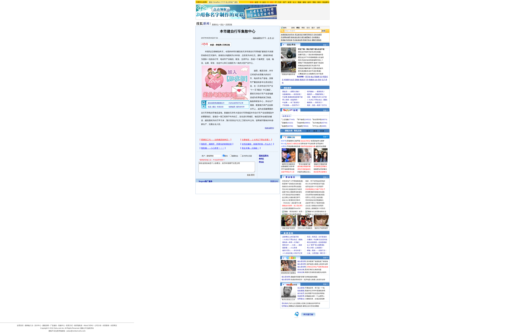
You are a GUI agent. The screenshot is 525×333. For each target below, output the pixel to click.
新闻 (293, 28)
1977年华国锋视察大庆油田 (314, 57)
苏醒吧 (284, 123)
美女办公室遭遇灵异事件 (291, 200)
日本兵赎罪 (317, 35)
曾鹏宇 (300, 55)
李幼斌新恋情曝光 (320, 166)
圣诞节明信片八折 (287, 172)
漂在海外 (285, 303)
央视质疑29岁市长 (287, 35)
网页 (298, 28)
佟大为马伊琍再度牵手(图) (315, 184)
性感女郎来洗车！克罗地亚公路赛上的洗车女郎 (308, 280)
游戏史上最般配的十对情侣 (315, 208)
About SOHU (88, 325)
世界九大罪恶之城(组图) (314, 197)
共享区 (283, 146)
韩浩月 (300, 60)
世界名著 (303, 144)
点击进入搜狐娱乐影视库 (314, 206)
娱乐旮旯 (301, 293)
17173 (223, 2)
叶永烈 (291, 80)
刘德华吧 (301, 123)
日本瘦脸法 (316, 37)
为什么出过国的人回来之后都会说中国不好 (304, 303)
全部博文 (113, 325)
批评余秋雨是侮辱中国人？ (313, 60)
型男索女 (301, 299)
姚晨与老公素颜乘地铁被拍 (292, 192)
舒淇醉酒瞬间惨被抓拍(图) (315, 192)
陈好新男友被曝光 (320, 172)
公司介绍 (98, 325)
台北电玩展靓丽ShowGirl (291, 208)
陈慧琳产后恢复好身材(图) (291, 184)
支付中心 (37, 325)
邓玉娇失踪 (299, 35)
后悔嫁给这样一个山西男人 (315, 296)
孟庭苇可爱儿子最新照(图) (315, 203)
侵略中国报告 (316, 40)
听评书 (283, 141)
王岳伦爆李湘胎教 (294, 214)
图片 (313, 28)
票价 (319, 80)
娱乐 (264, 2)
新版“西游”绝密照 (288, 228)
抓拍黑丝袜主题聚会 (288, 273)
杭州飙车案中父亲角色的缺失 (312, 68)
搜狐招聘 (45, 325)
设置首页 (20, 325)
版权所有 (90, 328)
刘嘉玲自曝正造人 (304, 172)
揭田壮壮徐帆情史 (288, 164)
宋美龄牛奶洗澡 (286, 40)
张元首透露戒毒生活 (318, 211)
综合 (222, 24)
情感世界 (301, 296)
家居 (289, 2)
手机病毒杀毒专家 (293, 146)
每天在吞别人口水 (288, 299)
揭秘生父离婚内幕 (320, 164)
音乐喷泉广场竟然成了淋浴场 (317, 261)
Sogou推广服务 (205, 181)
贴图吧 (284, 126)
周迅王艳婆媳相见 (304, 169)
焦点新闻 (301, 288)
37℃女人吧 (317, 126)
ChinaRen (216, 2)
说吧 (318, 28)
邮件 (309, 2)
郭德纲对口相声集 (293, 141)
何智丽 (286, 80)
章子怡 (307, 77)
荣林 (299, 63)
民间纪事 (301, 270)
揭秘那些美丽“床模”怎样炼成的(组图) (304, 277)
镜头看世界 (302, 261)
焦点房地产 (230, 2)
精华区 (261, 159)
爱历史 (300, 52)
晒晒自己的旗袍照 (295, 306)
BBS (319, 2)
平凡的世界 (311, 144)
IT (275, 2)
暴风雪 (302, 80)
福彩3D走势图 (321, 146)
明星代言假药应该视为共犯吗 (315, 272)
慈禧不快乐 (307, 40)
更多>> (325, 45)
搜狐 (210, 2)
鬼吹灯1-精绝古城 (293, 144)
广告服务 (53, 325)
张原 (299, 68)
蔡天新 (300, 71)
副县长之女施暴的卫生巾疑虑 (312, 74)
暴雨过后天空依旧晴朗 (311, 306)
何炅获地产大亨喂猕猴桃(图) (292, 181)
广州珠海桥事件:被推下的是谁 (313, 63)
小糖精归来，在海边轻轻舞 (315, 299)
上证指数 (285, 120)
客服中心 (61, 325)
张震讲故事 (315, 141)
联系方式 (69, 325)
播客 (304, 2)
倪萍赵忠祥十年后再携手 (314, 186)
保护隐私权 (78, 325)
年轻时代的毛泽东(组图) (312, 52)
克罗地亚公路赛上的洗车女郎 (317, 264)
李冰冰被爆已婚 (304, 164)
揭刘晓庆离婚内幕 (304, 166)
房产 (284, 2)
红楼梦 (321, 141)
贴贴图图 (301, 291)
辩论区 (261, 162)
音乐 (308, 28)
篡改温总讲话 (296, 37)
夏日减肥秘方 (306, 37)
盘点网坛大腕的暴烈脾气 (291, 197)
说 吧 (295, 110)
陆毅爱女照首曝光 (320, 169)
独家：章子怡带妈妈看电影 (315, 181)
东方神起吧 (317, 123)
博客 (314, 2)
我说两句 (325, 2)
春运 (312, 77)
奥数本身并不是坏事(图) (312, 71)
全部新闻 (106, 325)
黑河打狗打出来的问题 (313, 270)
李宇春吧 (301, 120)
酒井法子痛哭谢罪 (321, 228)
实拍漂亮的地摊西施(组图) (315, 195)
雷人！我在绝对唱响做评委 (313, 55)
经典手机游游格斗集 (308, 146)
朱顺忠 (300, 66)
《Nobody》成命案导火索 (291, 203)
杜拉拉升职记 (305, 141)
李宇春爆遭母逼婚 (287, 169)
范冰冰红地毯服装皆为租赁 (292, 189)
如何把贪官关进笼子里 (312, 66)
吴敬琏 (297, 80)
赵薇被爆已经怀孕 (287, 166)
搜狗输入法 (29, 325)
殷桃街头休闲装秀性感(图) (291, 186)
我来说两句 (257, 38)
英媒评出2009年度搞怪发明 (315, 291)
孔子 (323, 80)
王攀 (299, 74)
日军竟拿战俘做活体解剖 (291, 195)
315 (321, 77)
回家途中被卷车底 (288, 74)
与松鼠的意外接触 (288, 60)
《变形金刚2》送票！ (296, 211)
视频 (299, 2)
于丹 (307, 80)
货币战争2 (319, 144)
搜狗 (236, 2)
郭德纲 (316, 77)
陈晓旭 (311, 80)
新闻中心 (215, 24)
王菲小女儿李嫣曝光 (305, 228)
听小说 (283, 144)
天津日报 (228, 24)
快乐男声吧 (317, 120)
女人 (294, 2)
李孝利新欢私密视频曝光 (314, 200)
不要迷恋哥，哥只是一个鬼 (315, 288)
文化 (316, 80)
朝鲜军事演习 (308, 35)
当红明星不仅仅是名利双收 (315, 293)
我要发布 (274, 181)
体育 (256, 2)
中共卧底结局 (298, 40)
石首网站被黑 (286, 37)
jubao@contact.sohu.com (76, 331)
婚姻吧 (300, 126)
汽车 (279, 2)
